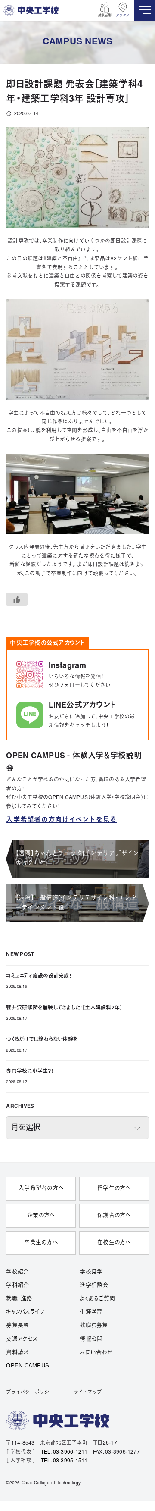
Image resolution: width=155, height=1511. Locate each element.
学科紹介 (17, 1285)
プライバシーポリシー (30, 1392)
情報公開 (91, 1339)
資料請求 (17, 1352)
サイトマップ (88, 1392)
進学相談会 (94, 1285)
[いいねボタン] (17, 599)
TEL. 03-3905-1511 (64, 1460)
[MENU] (144, 10)
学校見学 (91, 1272)
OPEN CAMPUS (27, 1366)
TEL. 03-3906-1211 (64, 1452)
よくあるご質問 (97, 1298)
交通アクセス (21, 1339)
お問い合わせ (96, 1352)
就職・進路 (19, 1298)
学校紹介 (17, 1272)
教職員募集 (94, 1325)
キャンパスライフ (25, 1312)
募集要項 (17, 1325)
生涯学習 (91, 1312)
